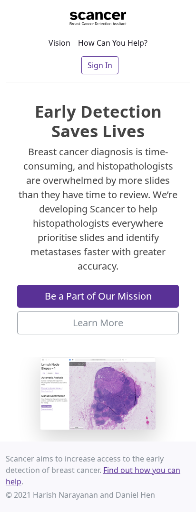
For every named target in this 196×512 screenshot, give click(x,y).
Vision (59, 43)
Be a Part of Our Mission (98, 296)
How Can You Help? (112, 43)
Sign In (100, 65)
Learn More (98, 322)
